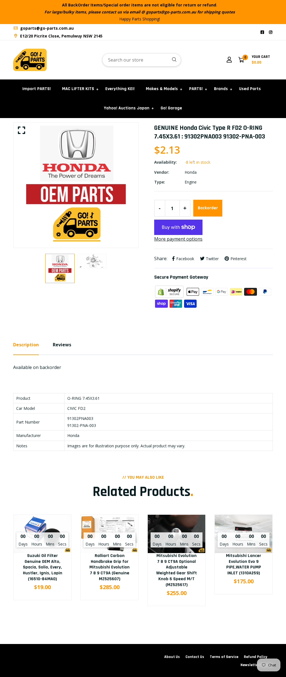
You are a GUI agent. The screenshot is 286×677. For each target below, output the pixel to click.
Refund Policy (255, 656)
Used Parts (250, 89)
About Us (172, 656)
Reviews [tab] (62, 345)
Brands (221, 89)
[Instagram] (270, 32)
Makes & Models (162, 89)
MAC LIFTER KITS (78, 89)
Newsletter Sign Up (256, 664)
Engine (191, 182)
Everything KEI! (120, 89)
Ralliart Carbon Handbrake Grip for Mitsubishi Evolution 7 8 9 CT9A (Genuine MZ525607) (109, 567)
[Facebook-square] (262, 32)
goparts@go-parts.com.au (46, 28)
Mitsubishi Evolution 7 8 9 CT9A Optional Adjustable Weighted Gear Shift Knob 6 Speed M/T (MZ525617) (176, 570)
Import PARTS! (36, 89)
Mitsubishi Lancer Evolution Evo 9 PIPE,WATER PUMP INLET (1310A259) (243, 564)
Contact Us (194, 656)
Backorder (208, 208)
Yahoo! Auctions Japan (126, 108)
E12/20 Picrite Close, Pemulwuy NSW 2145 (61, 36)
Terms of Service (224, 656)
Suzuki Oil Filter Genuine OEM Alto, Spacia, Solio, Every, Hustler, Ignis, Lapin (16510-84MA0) (42, 567)
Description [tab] (26, 345)
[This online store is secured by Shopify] (169, 291)
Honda (191, 172)
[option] (76, 185)
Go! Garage (171, 108)
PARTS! (196, 89)
